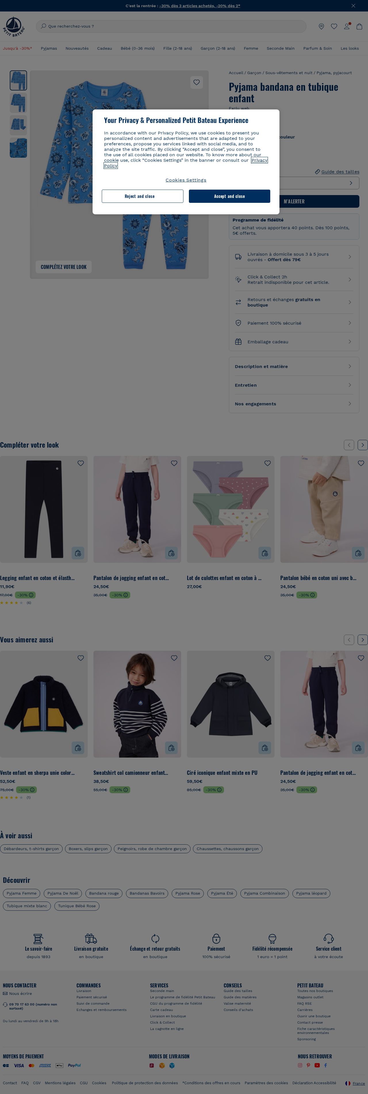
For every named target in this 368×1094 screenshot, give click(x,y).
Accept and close (229, 196)
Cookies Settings (186, 180)
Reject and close (140, 196)
